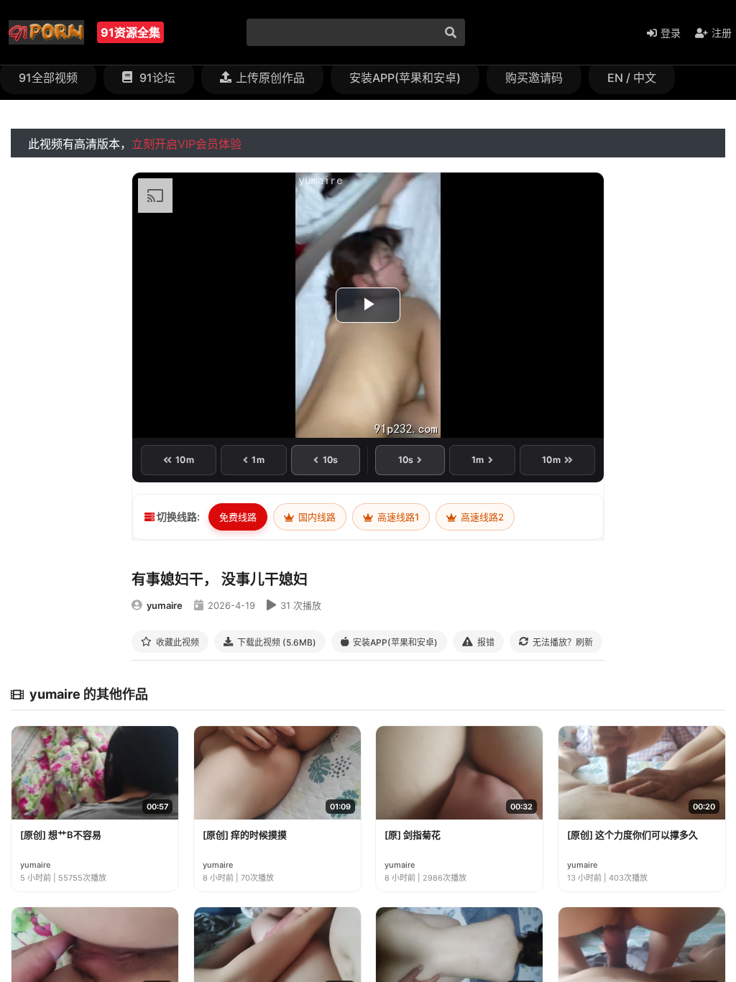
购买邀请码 (534, 77)
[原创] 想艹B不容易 (60, 834)
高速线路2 (481, 517)
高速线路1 (397, 517)
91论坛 (156, 77)
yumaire (165, 605)
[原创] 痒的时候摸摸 (245, 834)
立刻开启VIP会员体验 (187, 144)
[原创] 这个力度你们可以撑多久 (632, 834)
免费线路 (238, 517)
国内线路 (316, 517)
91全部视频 (48, 77)
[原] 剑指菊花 (413, 834)
